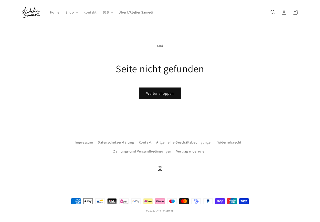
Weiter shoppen (160, 93)
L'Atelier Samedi (165, 210)
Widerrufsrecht (230, 142)
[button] (71, 12)
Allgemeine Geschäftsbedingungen (184, 142)
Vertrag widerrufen (191, 151)
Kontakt (145, 142)
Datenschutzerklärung (116, 142)
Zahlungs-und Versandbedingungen (142, 151)
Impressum (84, 142)
